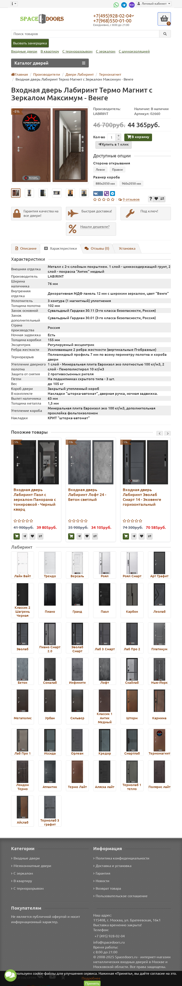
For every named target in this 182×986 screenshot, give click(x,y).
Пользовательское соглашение (122, 896)
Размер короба (106, 177)
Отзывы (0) (100, 248)
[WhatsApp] (117, 5)
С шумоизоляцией (134, 51)
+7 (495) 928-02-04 (110, 936)
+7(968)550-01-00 (112, 20)
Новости (102, 881)
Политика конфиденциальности (122, 858)
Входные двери (24, 51)
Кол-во (99, 137)
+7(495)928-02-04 (112, 15)
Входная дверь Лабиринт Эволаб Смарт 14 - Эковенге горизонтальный (142, 496)
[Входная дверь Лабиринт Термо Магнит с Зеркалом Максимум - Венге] (50, 145)
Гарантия (103, 873)
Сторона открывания (111, 163)
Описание (28, 248)
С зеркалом (105, 51)
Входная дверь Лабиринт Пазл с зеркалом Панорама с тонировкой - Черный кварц (35, 499)
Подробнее (91, 978)
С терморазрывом (77, 51)
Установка (127, 248)
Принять (92, 983)
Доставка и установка (113, 866)
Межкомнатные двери (32, 866)
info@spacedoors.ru (109, 942)
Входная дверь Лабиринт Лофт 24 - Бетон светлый (87, 494)
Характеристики (63, 248)
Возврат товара (108, 888)
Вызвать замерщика (30, 43)
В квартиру (50, 51)
